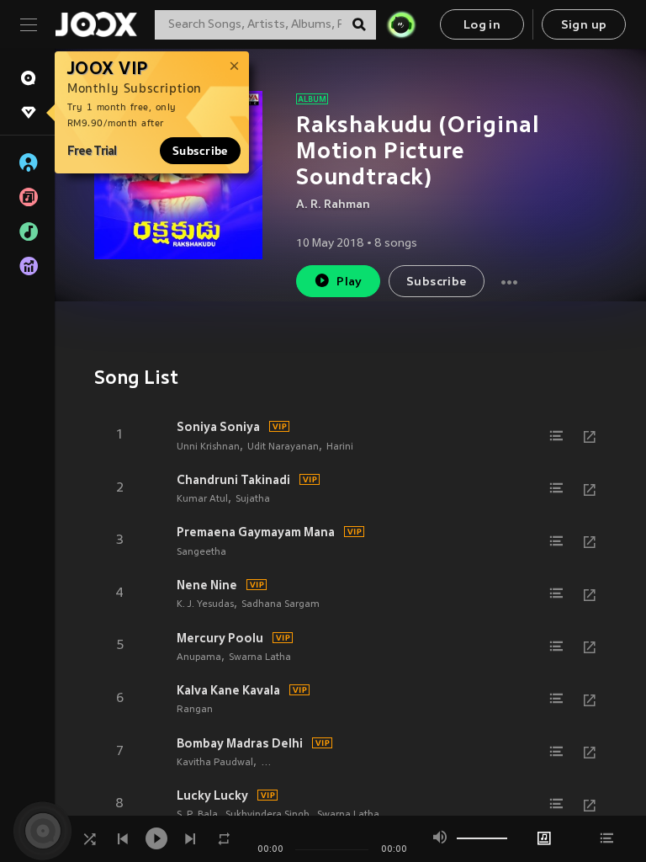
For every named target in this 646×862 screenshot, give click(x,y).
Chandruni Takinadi (233, 480)
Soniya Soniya (218, 427)
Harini (339, 447)
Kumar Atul (202, 499)
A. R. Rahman (333, 205)
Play (349, 282)
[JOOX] (96, 24)
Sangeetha (201, 552)
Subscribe (200, 150)
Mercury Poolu (220, 638)
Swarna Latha (260, 657)
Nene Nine (207, 585)
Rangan (195, 710)
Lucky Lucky (212, 795)
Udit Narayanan (283, 447)
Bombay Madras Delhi (240, 743)
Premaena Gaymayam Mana (256, 532)
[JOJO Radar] (401, 24)
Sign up (584, 25)
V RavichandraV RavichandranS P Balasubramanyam (382, 763)
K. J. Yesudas (205, 604)
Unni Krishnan (208, 447)
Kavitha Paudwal (215, 763)
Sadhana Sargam (280, 604)
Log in (481, 25)
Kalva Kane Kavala (228, 690)
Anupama (199, 657)
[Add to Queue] (556, 436)
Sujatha (253, 499)
